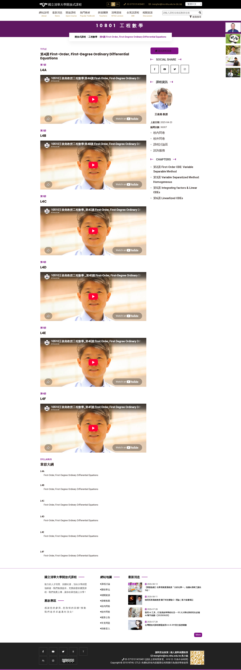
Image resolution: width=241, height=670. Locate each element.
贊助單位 (105, 589)
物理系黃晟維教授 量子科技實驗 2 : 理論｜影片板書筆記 (169, 599)
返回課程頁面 (164, 50)
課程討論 (105, 584)
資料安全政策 (161, 652)
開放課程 (71, 14)
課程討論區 (160, 144)
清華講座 (117, 14)
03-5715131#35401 (135, 4)
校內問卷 (159, 132)
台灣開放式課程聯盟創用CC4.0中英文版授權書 (166, 625)
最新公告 (105, 617)
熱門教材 (87, 14)
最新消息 (57, 14)
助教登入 (105, 628)
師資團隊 (103, 14)
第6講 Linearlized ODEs (168, 198)
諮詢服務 (159, 150)
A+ (117, 4)
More (198, 634)
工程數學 (92, 36)
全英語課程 (133, 14)
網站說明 (44, 14)
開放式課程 (80, 36)
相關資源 (148, 14)
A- (109, 4)
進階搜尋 (196, 17)
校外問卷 (159, 138)
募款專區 (50, 601)
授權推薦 (105, 600)
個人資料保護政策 (179, 652)
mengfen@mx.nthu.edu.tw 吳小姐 (166, 4)
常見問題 (105, 623)
